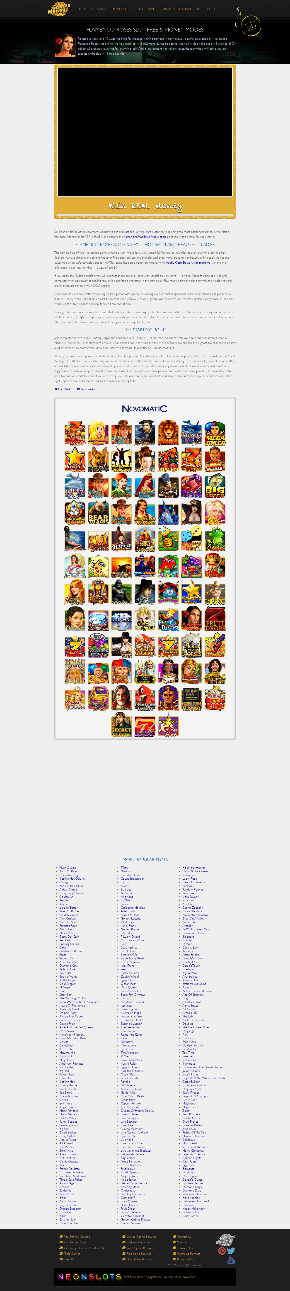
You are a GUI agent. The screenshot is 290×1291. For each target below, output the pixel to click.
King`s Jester (128, 1179)
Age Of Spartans (192, 994)
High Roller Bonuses (139, 1259)
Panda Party (128, 1100)
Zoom (186, 1110)
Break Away (66, 1150)
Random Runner (192, 889)
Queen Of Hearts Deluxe (137, 1110)
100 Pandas (66, 1147)
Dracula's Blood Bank (72, 1038)
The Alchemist (130, 1107)
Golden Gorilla (68, 915)
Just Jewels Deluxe (132, 1154)
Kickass (63, 1041)
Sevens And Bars (131, 1060)
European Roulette (71, 1172)
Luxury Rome (68, 1085)
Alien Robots (67, 1154)
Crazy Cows (190, 1216)
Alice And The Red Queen (76, 1027)
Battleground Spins (194, 983)
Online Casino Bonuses (141, 1236)
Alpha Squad (190, 1005)
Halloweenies (191, 1197)
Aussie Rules (129, 1063)
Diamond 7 (128, 1197)
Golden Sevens (130, 1223)
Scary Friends (190, 1092)
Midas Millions (68, 933)
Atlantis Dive (190, 980)
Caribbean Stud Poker (73, 1176)
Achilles (64, 1187)
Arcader (187, 925)
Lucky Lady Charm (71, 893)
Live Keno (127, 1139)
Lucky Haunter (130, 973)
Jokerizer (188, 1056)
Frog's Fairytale (130, 1161)
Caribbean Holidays (133, 907)
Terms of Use (185, 1248)
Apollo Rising (67, 1139)
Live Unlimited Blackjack (136, 1150)
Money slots (122, 9)
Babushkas (65, 929)
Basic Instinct (129, 947)
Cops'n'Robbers (131, 1165)
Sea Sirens (65, 1092)
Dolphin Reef (67, 1012)
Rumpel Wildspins (132, 1129)
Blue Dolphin (67, 962)
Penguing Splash (69, 1125)
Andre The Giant (131, 1089)
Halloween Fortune (194, 1194)
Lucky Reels (189, 1100)
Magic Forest (190, 1107)
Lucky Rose (189, 878)
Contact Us (184, 1236)
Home (82, 9)
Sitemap (182, 1242)
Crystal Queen (191, 962)
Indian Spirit (189, 875)
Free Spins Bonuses (139, 1253)
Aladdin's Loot (191, 1002)
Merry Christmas (193, 1150)
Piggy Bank (65, 1056)
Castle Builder (191, 1081)
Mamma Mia (67, 1052)
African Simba (68, 889)
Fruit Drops (128, 1208)
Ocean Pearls (129, 1074)
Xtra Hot (188, 900)
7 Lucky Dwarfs (130, 936)
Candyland (65, 1045)
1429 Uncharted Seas (196, 929)
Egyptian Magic (130, 1067)
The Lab (187, 1016)
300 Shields (128, 1085)
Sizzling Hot (67, 1081)
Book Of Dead (130, 915)
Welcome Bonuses (138, 1242)
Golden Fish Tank (193, 1045)
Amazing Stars (130, 1187)
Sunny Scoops (68, 1121)
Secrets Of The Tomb (195, 1147)
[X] (237, 9)
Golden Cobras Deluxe (135, 1219)
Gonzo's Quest (192, 1179)
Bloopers (188, 936)
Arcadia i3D (189, 1012)
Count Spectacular (132, 878)
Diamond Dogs (192, 1187)
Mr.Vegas (64, 987)
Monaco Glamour (132, 1071)
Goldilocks (189, 1049)
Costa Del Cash (69, 936)
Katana (63, 904)
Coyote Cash (67, 1205)
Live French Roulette (134, 1147)
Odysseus (188, 1139)
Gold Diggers (67, 983)
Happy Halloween (193, 1208)
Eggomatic (188, 1165)
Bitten (63, 1197)
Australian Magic (131, 1012)
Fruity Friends (129, 1078)
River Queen (67, 867)
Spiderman (127, 1049)
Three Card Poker (70, 1179)
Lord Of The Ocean (195, 871)
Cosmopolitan (191, 1212)
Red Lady (65, 940)
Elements (188, 1168)
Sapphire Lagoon (131, 1023)
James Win (189, 1129)
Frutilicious (128, 1168)
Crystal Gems (191, 1118)
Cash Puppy (189, 1161)
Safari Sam (65, 994)
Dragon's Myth (191, 1089)
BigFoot (125, 882)
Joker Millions (191, 1071)
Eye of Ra (65, 973)
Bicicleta (187, 904)
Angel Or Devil (69, 1009)
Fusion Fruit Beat (131, 1016)
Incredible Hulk (130, 875)
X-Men (125, 1056)
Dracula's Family (192, 958)
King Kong (127, 896)
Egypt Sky (127, 980)
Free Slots (70, 1259)
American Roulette (71, 1063)
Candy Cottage (68, 1161)
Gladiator (127, 871)
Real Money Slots (75, 1242)
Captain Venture (131, 1103)
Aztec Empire (191, 954)
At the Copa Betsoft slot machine (188, 262)
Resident (64, 900)
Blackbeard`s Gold (132, 1002)
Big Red (64, 1071)
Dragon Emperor (70, 1208)
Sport (210, 9)
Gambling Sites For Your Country (85, 1248)
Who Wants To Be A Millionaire (79, 1002)
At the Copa (67, 980)
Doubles (187, 1023)
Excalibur (188, 1172)
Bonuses (168, 9)
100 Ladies (66, 1067)
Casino (185, 9)
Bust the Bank (67, 1219)
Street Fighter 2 (130, 1009)
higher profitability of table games (146, 236)
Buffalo (125, 904)
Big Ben (64, 1129)
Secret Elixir (67, 958)
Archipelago (190, 976)
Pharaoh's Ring (68, 875)
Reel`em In (128, 1031)
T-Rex (124, 867)
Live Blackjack (129, 1118)
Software (99, 9)
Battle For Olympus (133, 994)
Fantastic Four (68, 925)
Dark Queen (129, 987)
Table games (146, 9)
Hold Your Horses (193, 867)
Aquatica (187, 951)
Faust (62, 954)
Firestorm (188, 969)
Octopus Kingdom (132, 940)
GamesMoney (59, 9)
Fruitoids (187, 1038)
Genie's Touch (191, 965)
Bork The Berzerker (195, 1020)
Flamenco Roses (69, 1020)
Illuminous (188, 1063)
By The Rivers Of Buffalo (197, 991)
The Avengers (129, 1052)
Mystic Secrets (68, 1114)
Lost (62, 991)
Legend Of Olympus (195, 1096)
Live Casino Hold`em (134, 1132)
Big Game (188, 1009)
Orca (62, 947)
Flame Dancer (129, 1205)
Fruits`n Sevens (130, 1212)
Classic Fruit (67, 1023)
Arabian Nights (191, 1158)
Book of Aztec (68, 976)
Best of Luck (67, 1194)
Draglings (188, 1031)
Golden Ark (66, 896)
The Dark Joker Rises (195, 1027)
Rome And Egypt (131, 1034)
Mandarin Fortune (193, 1136)
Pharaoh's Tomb (69, 1096)
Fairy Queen (129, 1201)
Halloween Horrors (72, 1034)
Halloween (189, 1205)
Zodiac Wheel (130, 976)
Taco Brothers (191, 1114)
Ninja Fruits (128, 925)
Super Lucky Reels (132, 958)
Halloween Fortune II (196, 1201)
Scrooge (126, 889)
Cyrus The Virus (192, 911)
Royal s (125, 1081)
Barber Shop (190, 922)
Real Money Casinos (77, 1236)
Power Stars (67, 1074)
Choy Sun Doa (68, 1223)
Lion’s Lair (65, 1212)
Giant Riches (190, 1121)
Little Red (127, 933)
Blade (62, 1216)
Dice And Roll (129, 991)
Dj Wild (187, 944)
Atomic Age (66, 1183)
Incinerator (189, 1060)
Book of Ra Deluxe (71, 886)
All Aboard (66, 1143)
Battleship (65, 1190)
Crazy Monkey (130, 962)
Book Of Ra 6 (68, 871)
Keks (123, 969)
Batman (125, 998)
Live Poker (127, 1125)
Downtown (66, 1031)
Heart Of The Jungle (72, 1005)
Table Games (72, 1253)
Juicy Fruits (127, 965)
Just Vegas (127, 1005)
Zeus (124, 1038)
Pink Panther (67, 1158)
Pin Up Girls (128, 951)
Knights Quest (129, 1176)
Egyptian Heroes (192, 1183)
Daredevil (127, 1041)
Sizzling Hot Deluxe (72, 878)
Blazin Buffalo (67, 1201)
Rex (61, 1165)
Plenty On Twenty (193, 882)
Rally (124, 944)
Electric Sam (190, 947)
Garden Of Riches (70, 951)
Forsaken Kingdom (194, 1085)
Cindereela (128, 1190)
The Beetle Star (130, 1027)
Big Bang (126, 900)
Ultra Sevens (190, 896)
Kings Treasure (68, 1107)
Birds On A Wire (193, 918)
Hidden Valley (67, 1118)
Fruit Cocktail (67, 918)
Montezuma (128, 1045)
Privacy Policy (185, 1259)
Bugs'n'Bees (128, 1158)
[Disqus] (145, 800)
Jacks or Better (68, 907)
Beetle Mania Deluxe (134, 1183)
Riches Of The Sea (194, 1132)
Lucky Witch (67, 1136)
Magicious (188, 1103)
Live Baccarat (129, 1121)
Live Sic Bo (128, 1136)
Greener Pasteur (192, 1125)
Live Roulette (129, 1114)
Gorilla (63, 1100)
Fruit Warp (189, 1041)
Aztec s (187, 987)
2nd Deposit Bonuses (140, 1248)
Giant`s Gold (67, 1089)
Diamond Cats (68, 965)
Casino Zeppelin (192, 907)
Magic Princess (68, 1110)
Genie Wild (128, 1092)
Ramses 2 (188, 886)
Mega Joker (66, 1060)
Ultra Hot (65, 1078)
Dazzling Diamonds (133, 1194)
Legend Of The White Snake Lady (203, 1078)
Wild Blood (128, 922)
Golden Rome (130, 929)
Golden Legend (130, 918)
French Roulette (69, 1168)
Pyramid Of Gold (132, 1020)
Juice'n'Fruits (190, 1074)
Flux (185, 1034)
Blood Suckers (68, 1132)
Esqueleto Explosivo (195, 915)
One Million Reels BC (134, 1096)
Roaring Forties (69, 944)
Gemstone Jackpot (132, 1216)
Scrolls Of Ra (129, 954)
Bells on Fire (67, 969)
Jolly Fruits (65, 1103)
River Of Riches (69, 911)
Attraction (127, 893)
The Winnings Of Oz (72, 998)
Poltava (186, 940)
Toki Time (188, 1052)
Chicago (64, 882)
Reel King (188, 893)
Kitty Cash (65, 1049)
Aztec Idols (128, 911)
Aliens (124, 886)
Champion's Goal (193, 933)
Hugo (185, 998)
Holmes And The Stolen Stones (202, 1067)
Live (198, 9)
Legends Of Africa (193, 1154)
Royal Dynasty (130, 1172)
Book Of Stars (68, 922)
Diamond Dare (191, 1190)
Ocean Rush (128, 983)
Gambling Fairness (188, 1253)
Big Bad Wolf (190, 973)
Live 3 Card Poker (132, 1143)
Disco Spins (189, 1176)
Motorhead (189, 1143)
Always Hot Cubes (71, 1016)
